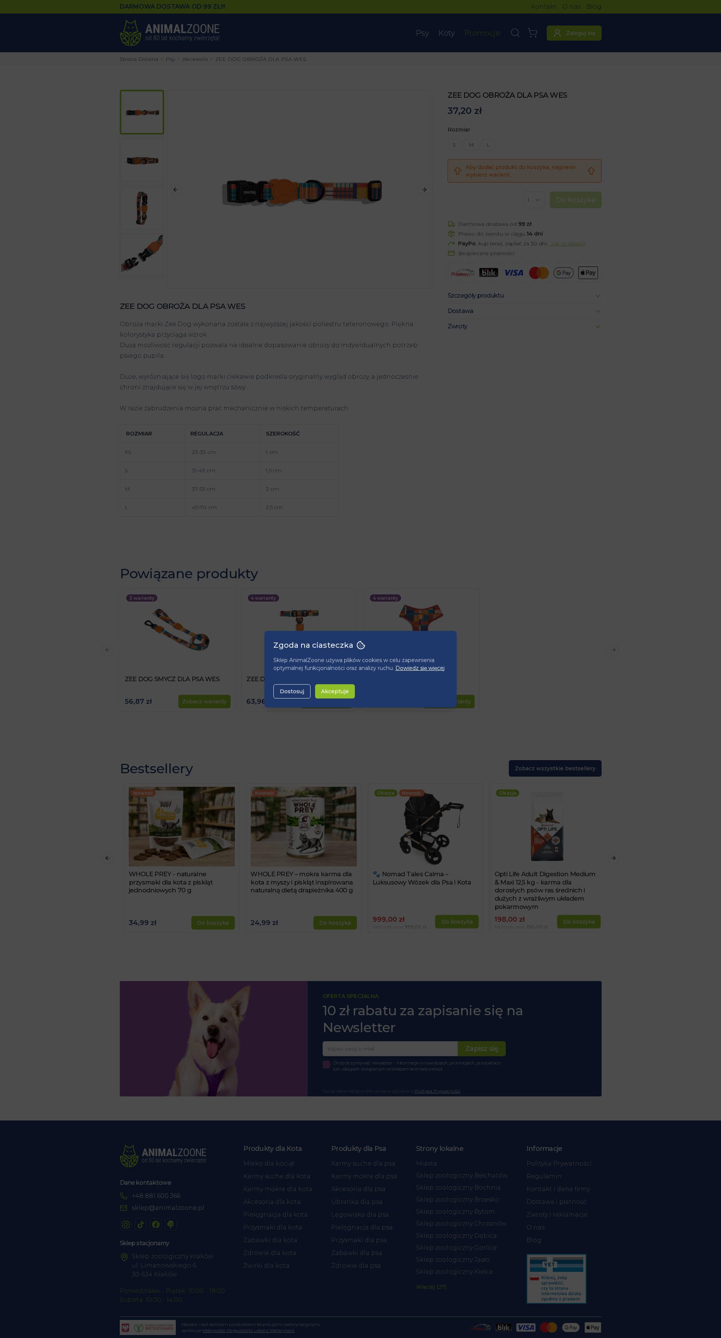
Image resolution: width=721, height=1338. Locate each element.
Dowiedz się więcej (420, 668)
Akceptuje (335, 691)
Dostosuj (292, 691)
